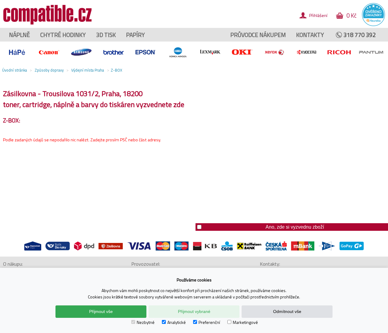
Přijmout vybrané (194, 311)
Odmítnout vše (287, 311)
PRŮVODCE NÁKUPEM (258, 34)
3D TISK (106, 34)
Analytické (176, 322)
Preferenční (209, 322)
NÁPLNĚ (19, 34)
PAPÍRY (135, 34)
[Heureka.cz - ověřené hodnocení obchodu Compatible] (373, 24)
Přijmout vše (101, 311)
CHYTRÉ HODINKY (63, 34)
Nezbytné (146, 322)
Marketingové (245, 322)
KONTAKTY (310, 34)
